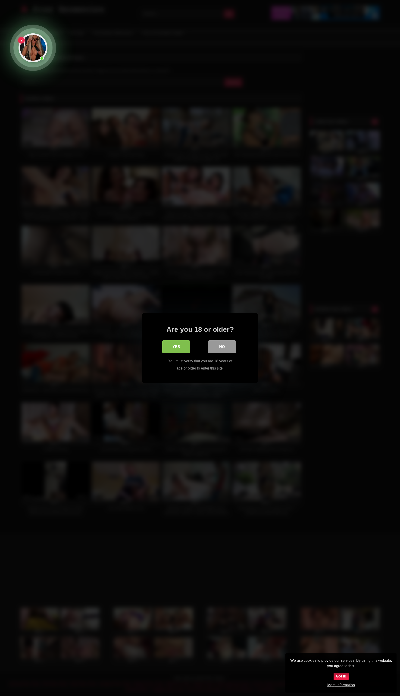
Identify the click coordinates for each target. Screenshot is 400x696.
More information (341, 685)
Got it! (341, 676)
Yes (176, 347)
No (222, 347)
